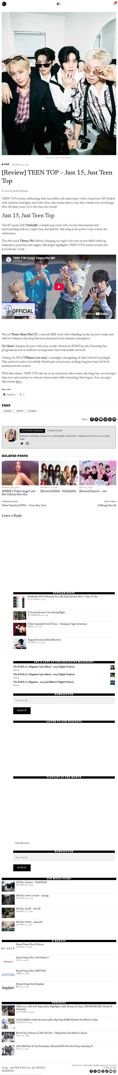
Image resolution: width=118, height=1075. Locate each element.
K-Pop (5, 164)
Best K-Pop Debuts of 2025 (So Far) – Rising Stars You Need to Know (51, 1033)
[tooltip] (92, 419)
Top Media (32, 411)
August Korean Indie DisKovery (44, 640)
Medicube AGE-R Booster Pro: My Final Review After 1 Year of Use (62, 597)
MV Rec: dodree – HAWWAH (31, 882)
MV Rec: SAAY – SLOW (28, 909)
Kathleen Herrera (16, 191)
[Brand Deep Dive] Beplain (30, 984)
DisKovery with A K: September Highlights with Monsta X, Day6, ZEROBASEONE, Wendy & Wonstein (64, 1008)
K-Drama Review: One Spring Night (46, 612)
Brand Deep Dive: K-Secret (30, 944)
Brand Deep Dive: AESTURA (31, 971)
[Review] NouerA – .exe (93, 491)
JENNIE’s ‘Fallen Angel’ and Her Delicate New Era (18, 493)
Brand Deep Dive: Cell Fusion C (32, 958)
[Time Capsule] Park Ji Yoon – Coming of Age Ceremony (57, 624)
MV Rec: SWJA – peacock (29, 922)
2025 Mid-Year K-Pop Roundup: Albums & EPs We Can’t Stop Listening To (54, 1046)
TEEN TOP (19, 411)
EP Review (7, 411)
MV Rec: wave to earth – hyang (32, 896)
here (18, 381)
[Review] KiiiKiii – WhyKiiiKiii (58, 491)
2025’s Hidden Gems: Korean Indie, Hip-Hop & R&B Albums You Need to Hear (57, 1020)
